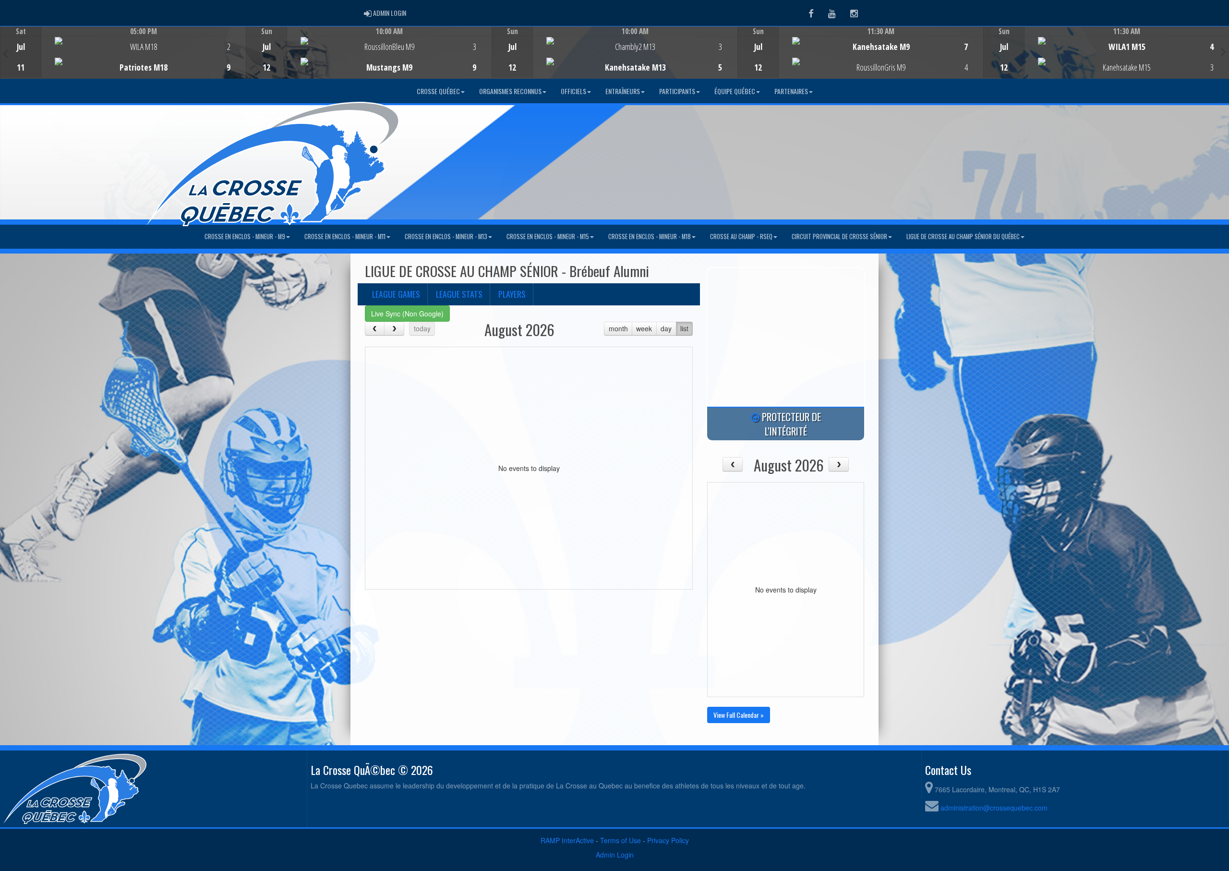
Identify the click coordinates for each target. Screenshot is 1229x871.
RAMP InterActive (567, 840)
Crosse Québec (438, 91)
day (666, 328)
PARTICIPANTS (677, 91)
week (644, 328)
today (422, 328)
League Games (396, 294)
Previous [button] (5, 53)
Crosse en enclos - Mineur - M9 (245, 236)
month (618, 328)
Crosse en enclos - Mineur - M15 (547, 236)
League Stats (459, 294)
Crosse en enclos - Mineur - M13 (446, 236)
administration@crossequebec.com (994, 807)
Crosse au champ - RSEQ (741, 236)
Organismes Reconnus (510, 91)
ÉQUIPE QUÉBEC (734, 91)
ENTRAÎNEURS (622, 91)
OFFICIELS (573, 91)
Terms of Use (620, 840)
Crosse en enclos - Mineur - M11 (345, 236)
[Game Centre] (123, 59)
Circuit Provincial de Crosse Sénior (839, 236)
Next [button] (1223, 51)
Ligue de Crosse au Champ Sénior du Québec (963, 236)
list (684, 328)
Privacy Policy (668, 840)
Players (512, 294)
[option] (123, 52)
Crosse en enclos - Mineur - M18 (649, 236)
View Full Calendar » (738, 715)
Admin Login (615, 854)
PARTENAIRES (791, 91)
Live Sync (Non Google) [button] (407, 313)
